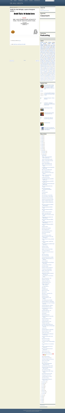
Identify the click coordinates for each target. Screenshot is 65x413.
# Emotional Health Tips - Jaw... (46, 310)
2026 (42, 135)
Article (49, 63)
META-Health (23, 44)
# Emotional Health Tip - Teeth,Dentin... (48, 329)
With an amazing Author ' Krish (46, 278)
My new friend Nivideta (45, 255)
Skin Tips (50, 70)
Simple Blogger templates (38, 410)
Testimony (53, 79)
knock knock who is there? (44, 70)
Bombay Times (50, 72)
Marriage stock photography (35, 411)
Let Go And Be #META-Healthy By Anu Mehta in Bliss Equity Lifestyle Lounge (49, 94)
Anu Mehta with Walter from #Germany (48, 359)
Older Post (37, 60)
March (43, 390)
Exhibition (49, 74)
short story (42, 77)
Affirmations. (48, 77)
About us (15, 0)
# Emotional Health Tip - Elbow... (47, 318)
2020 (42, 144)
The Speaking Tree (51, 69)
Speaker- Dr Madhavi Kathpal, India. (47, 200)
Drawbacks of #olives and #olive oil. (47, 267)
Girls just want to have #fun (46, 232)
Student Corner (45, 69)
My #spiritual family (47, 122)
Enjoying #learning (45, 294)
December (43, 151)
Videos (49, 42)
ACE (45, 74)
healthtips (44, 80)
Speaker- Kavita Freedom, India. (47, 270)
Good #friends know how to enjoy (47, 373)
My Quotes (43, 43)
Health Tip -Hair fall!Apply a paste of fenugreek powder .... (22, 10)
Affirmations (45, 68)
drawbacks (47, 60)
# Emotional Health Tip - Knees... (47, 306)
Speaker (54, 65)
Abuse (52, 60)
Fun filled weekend (45, 192)
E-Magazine (45, 71)
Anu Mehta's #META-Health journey (47, 324)
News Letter (46, 79)
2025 (42, 137)
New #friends (44, 233)
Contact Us (26, 0)
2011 (42, 400)
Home (11, 0)
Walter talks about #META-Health (47, 169)
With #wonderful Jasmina (46, 356)
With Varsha (44, 193)
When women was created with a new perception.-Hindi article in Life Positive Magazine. (49, 128)
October (43, 154)
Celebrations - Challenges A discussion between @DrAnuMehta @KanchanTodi (49, 104)
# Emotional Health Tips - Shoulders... (47, 305)
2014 (42, 396)
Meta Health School (37, 0)
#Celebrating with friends (45, 314)
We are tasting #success (45, 229)
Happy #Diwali (44, 155)
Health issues (15, 44)
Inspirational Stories (47, 76)
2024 (42, 138)
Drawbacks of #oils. (45, 226)
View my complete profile (44, 10)
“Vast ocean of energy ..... (46, 377)
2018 (42, 147)
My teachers (42, 79)
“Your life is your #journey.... (46, 250)
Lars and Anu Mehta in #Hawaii (46, 264)
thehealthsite (47, 75)
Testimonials (51, 67)
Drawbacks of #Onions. (45, 296)
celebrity (54, 76)
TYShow (50, 79)
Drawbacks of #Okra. (45, 246)
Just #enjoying (44, 313)
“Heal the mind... (44, 328)
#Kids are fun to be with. (45, 290)
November (43, 152)
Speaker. (53, 61)
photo (50, 65)
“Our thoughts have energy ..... (46, 369)
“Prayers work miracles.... (46, 332)
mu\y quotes (47, 80)
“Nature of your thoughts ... (46, 360)
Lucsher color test (44, 63)
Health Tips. (50, 64)
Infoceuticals (42, 61)
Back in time (44, 287)
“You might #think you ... (45, 286)
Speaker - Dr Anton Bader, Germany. (47, 160)
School (51, 76)
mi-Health (44, 73)
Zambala (41, 80)
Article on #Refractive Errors (46, 171)
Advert (45, 77)
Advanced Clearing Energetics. (51, 73)
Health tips (19, 44)
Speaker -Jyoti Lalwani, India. (46, 213)
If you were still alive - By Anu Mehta (47, 196)
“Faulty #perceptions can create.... (47, 376)
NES (42, 60)
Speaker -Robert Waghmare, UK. (47, 163)
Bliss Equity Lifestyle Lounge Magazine (48, 62)
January (43, 393)
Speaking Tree (46, 67)
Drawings (45, 78)
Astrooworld (52, 77)
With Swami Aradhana (45, 254)
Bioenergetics (41, 78)
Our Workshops (20, 0)
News (52, 66)
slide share (45, 72)
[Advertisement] (24, 52)
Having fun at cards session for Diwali (47, 199)
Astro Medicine (52, 75)
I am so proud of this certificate (46, 235)
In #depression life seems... (46, 177)
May (42, 387)
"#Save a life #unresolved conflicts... (47, 159)
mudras (51, 80)
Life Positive (48, 61)
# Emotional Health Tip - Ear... (46, 282)
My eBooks (31, 0)
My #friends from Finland (45, 338)
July (42, 384)
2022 (42, 141)
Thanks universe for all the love (46, 357)
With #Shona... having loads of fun (47, 293)
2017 (42, 148)
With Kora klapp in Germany (46, 352)
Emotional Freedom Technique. (46, 66)
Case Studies (50, 68)
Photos (42, 42)
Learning (41, 68)
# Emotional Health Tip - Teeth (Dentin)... (48, 301)
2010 (42, 402)
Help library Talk (49, 78)
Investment (27, 411)
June (43, 386)
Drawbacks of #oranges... (46, 279)
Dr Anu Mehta (16, 3)
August (43, 383)
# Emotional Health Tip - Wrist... (46, 321)
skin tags (30, 411)
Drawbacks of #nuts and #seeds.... (47, 211)
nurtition (42, 74)
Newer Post (12, 60)
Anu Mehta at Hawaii (45, 266)
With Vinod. (43, 190)
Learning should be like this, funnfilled (47, 257)
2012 (42, 399)
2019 (42, 145)
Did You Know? (42, 76)
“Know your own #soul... (45, 247)
